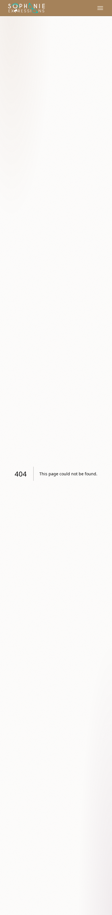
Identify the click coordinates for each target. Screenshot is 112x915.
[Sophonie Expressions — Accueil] (26, 8)
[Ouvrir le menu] (100, 8)
